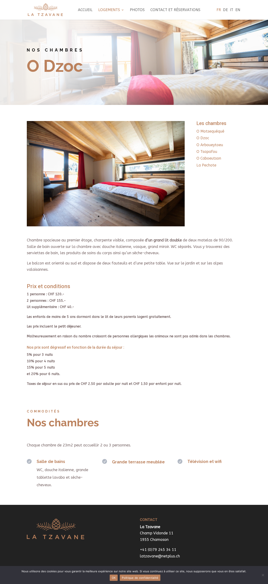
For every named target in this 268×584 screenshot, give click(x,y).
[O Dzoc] (106, 225)
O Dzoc (202, 138)
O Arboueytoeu (209, 145)
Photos (137, 10)
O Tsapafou (206, 151)
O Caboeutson (208, 158)
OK (114, 577)
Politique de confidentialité (140, 577)
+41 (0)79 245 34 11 (158, 549)
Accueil (85, 10)
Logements (109, 10)
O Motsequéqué (210, 131)
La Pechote (206, 165)
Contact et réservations (175, 10)
